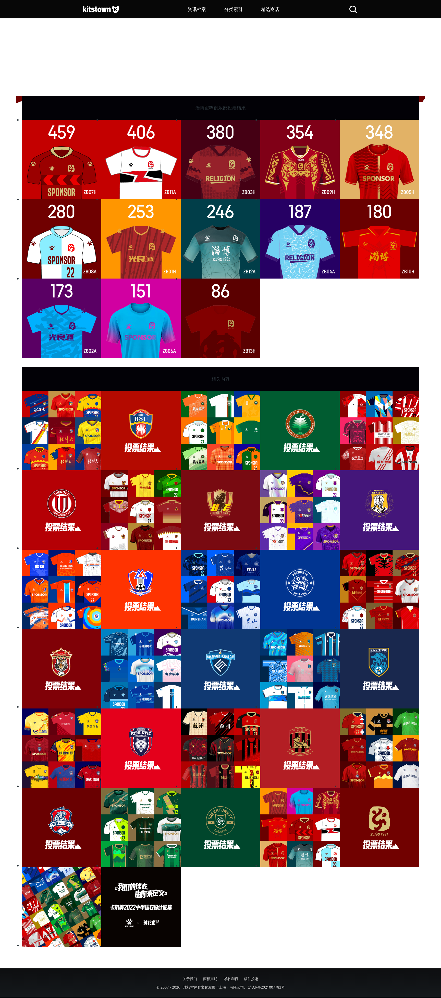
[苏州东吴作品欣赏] (220, 748)
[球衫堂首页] (101, 9)
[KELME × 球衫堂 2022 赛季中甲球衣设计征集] (141, 907)
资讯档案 (197, 9)
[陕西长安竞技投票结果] (141, 748)
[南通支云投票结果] (379, 668)
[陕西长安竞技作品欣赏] (61, 748)
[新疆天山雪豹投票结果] (61, 827)
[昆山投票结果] (300, 589)
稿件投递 (251, 978)
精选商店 (270, 9)
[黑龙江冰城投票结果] (379, 510)
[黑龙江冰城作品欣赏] (300, 510)
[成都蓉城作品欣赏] (379, 430)
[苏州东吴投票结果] (300, 748)
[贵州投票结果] (220, 510)
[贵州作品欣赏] (141, 510)
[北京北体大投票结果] (141, 430)
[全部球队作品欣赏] (61, 907)
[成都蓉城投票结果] (61, 510)
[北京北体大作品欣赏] (61, 430)
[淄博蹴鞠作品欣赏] (300, 827)
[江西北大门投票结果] (141, 589)
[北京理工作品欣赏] (220, 430)
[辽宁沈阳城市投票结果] (61, 668)
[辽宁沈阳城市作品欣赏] (379, 589)
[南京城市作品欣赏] (141, 668)
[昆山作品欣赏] (220, 589)
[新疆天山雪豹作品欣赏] (379, 748)
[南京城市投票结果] (220, 668)
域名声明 (231, 978)
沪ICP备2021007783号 (266, 987)
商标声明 (210, 978)
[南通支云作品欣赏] (300, 668)
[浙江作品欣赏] (141, 827)
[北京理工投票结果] (300, 430)
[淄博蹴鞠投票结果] (379, 827)
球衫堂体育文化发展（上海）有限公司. (214, 987)
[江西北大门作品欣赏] (61, 589)
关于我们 (190, 978)
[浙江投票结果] (220, 827)
